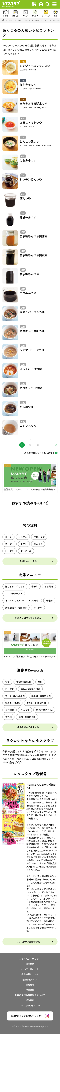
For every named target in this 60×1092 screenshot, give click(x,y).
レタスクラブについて (30, 1005)
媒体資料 (30, 1000)
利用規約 (30, 963)
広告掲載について (30, 974)
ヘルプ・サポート (30, 969)
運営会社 (30, 984)
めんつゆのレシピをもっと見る (39, 452)
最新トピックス (30, 979)
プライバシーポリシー (30, 958)
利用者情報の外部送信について (30, 995)
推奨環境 (30, 989)
